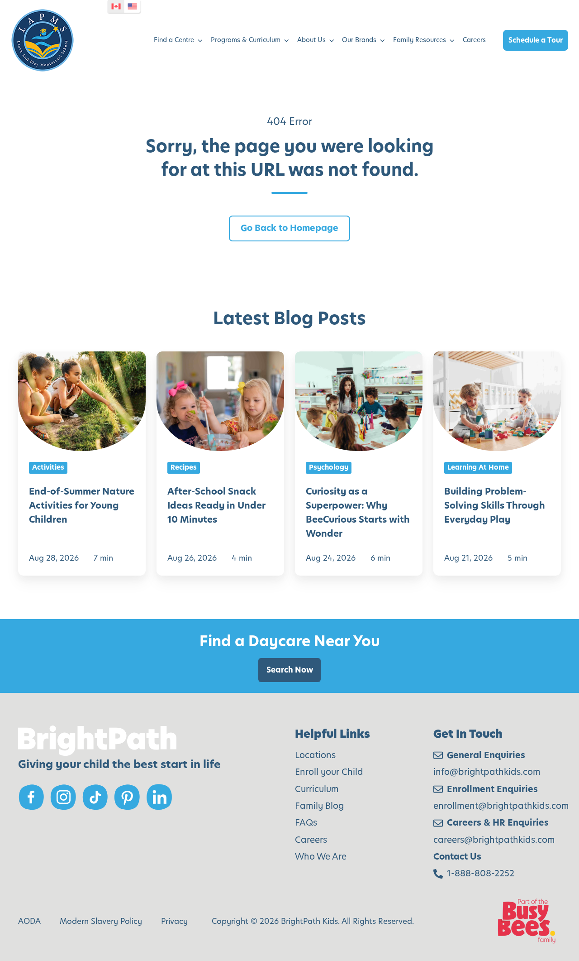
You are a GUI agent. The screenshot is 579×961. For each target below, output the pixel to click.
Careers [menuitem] (474, 39)
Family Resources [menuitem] (419, 39)
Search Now (289, 669)
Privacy (174, 921)
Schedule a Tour (535, 40)
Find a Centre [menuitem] (174, 39)
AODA (29, 921)
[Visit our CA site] (116, 6)
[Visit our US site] (132, 6)
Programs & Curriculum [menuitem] (245, 39)
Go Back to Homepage (289, 228)
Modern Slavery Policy (101, 921)
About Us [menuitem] (311, 39)
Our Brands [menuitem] (359, 39)
